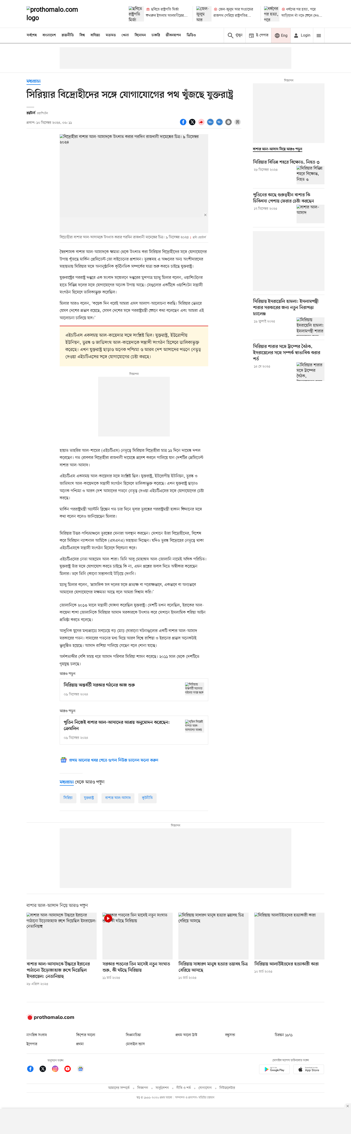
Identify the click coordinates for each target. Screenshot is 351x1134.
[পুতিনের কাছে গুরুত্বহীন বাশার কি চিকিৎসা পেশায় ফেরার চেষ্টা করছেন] (310, 214)
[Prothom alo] (59, 13)
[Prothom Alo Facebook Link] (33, 1069)
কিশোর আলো (85, 1035)
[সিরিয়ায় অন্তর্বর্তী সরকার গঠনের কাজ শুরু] (194, 688)
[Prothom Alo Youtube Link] (70, 1069)
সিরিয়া (68, 798)
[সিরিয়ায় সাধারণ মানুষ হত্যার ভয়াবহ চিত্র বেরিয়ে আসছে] (213, 936)
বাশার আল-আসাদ (118, 798)
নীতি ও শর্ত (183, 1088)
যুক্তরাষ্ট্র (89, 798)
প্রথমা (80, 1044)
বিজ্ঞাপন (142, 1088)
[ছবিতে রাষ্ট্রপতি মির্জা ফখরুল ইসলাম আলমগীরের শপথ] (136, 13)
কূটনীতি (147, 798)
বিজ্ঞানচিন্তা (133, 1035)
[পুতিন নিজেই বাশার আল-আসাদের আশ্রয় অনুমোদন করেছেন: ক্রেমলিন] (194, 726)
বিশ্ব (82, 35)
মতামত (111, 35)
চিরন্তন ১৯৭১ (283, 1035)
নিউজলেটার (227, 1088)
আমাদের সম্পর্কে (119, 1088)
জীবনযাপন (173, 35)
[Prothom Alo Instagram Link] (57, 1069)
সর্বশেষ (32, 35)
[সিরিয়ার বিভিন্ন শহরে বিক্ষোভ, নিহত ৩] (310, 175)
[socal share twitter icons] (192, 125)
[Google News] (80, 1070)
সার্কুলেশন (162, 1088)
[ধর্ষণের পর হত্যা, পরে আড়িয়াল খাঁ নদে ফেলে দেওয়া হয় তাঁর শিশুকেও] (271, 13)
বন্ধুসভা (230, 1035)
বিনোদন (140, 35)
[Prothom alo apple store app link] (308, 1070)
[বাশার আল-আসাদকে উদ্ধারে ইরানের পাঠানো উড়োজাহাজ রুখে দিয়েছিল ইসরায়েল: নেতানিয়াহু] (62, 936)
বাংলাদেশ (49, 35)
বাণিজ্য (95, 35)
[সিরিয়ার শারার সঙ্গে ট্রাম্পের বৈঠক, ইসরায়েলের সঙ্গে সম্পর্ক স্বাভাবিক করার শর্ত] (310, 371)
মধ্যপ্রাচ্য (34, 81)
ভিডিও (191, 35)
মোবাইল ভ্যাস (135, 1044)
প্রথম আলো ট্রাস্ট (186, 1035)
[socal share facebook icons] (183, 125)
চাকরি (156, 35)
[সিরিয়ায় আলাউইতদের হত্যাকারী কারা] (289, 936)
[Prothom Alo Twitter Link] (45, 1069)
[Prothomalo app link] (274, 1070)
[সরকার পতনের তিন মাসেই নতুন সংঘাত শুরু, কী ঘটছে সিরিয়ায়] (137, 936)
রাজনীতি (68, 35)
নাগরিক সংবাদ (37, 1035)
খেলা (125, 35)
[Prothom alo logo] (50, 1019)
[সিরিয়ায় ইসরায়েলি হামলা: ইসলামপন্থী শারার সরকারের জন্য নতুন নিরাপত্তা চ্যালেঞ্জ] (310, 326)
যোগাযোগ (205, 1088)
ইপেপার (32, 1044)
